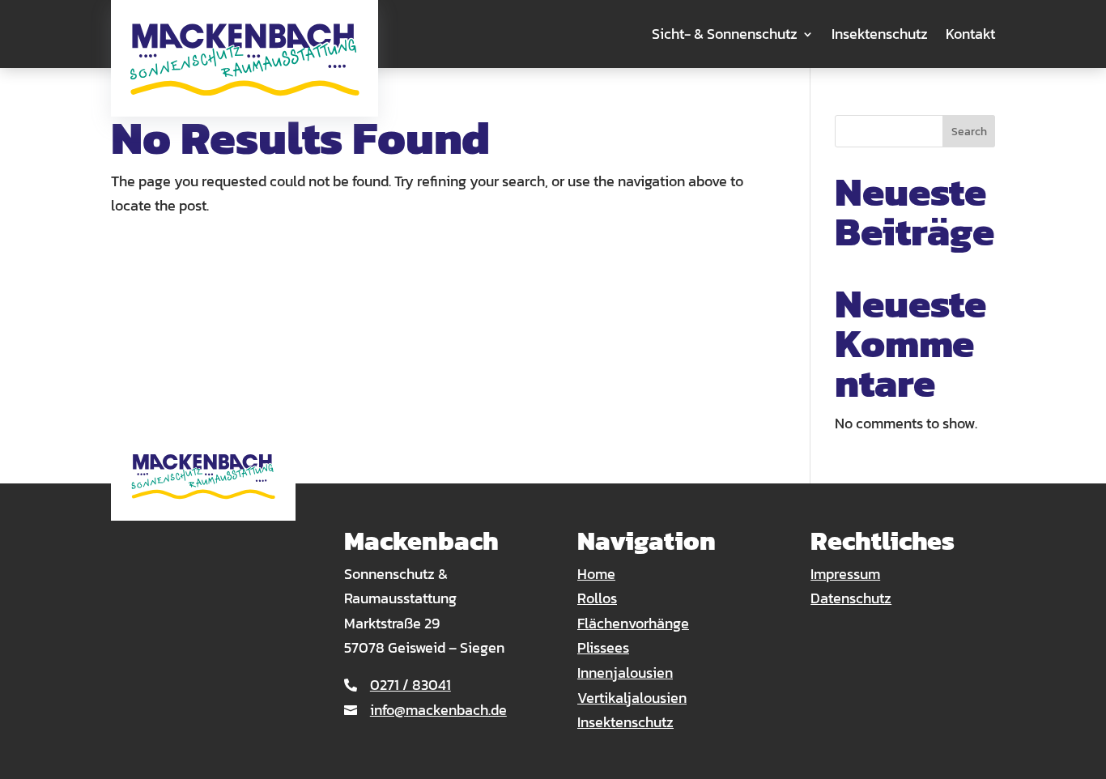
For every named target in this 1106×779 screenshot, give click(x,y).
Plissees (603, 647)
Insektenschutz (880, 34)
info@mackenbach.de (438, 710)
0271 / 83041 (410, 685)
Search (969, 131)
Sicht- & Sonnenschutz (725, 34)
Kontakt (970, 34)
